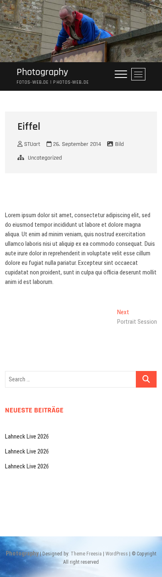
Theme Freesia (86, 554)
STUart (31, 144)
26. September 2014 (76, 144)
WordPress (117, 554)
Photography (42, 72)
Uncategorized (45, 158)
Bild (119, 144)
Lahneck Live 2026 (27, 436)
